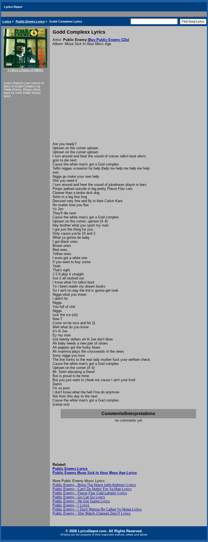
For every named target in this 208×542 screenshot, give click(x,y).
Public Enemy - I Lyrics (71, 505)
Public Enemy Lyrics (30, 21)
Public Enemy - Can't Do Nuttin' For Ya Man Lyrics (92, 489)
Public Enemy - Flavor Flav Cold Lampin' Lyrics (90, 493)
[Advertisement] (128, 101)
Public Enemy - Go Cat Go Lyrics (79, 497)
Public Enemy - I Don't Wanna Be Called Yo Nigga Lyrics (97, 509)
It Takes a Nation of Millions (25, 70)
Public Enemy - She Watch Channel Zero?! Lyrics (92, 513)
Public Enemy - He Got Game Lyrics (81, 501)
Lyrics (6, 21)
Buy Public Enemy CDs (108, 40)
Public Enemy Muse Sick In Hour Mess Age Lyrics (95, 473)
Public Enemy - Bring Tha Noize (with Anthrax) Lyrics (94, 485)
